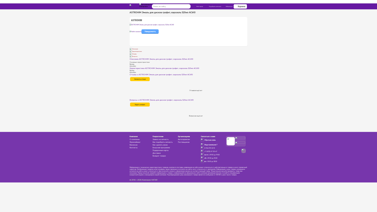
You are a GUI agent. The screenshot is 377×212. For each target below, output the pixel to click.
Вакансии (133, 145)
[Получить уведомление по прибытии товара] (150, 31)
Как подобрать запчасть (163, 142)
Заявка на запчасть (161, 139)
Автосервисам (184, 139)
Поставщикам (183, 142)
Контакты (133, 148)
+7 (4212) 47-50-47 (210, 151)
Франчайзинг (135, 142)
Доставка (157, 153)
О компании (135, 139)
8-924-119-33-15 (209, 148)
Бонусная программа (161, 148)
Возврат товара (159, 156)
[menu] (147, 6)
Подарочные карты (160, 150)
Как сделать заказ (160, 145)
